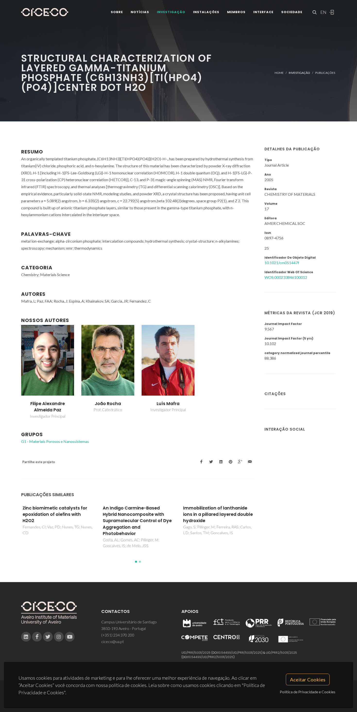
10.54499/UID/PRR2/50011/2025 (210, 657)
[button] (136, 562)
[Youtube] (70, 637)
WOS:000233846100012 (285, 277)
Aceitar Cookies (307, 679)
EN (322, 12)
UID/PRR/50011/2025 (196, 653)
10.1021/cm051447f (281, 262)
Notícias (140, 12)
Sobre (117, 12)
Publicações (325, 73)
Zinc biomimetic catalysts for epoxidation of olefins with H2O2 (55, 514)
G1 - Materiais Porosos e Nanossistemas (55, 441)
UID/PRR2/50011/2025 (281, 653)
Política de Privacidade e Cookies (307, 691)
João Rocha (108, 404)
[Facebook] (37, 637)
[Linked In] (26, 637)
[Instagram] (59, 637)
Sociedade (291, 12)
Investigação (171, 12)
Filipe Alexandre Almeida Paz (47, 407)
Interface (263, 12)
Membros (236, 12)
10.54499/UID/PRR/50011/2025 (239, 653)
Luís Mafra (168, 404)
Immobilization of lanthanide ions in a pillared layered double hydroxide (218, 514)
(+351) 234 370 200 (117, 635)
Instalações (206, 12)
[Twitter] (48, 637)
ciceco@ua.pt (112, 641)
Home (279, 73)
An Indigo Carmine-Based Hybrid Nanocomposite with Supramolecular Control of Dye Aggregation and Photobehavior (137, 521)
